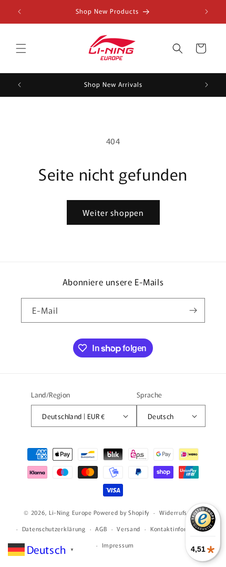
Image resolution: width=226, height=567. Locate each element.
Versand (128, 528)
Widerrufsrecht (180, 512)
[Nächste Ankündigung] (206, 11)
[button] (21, 48)
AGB (101, 528)
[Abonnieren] (192, 310)
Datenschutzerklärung (54, 528)
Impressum (118, 545)
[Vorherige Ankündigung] (19, 11)
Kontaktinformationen (182, 528)
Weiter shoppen (113, 212)
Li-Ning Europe (70, 512)
